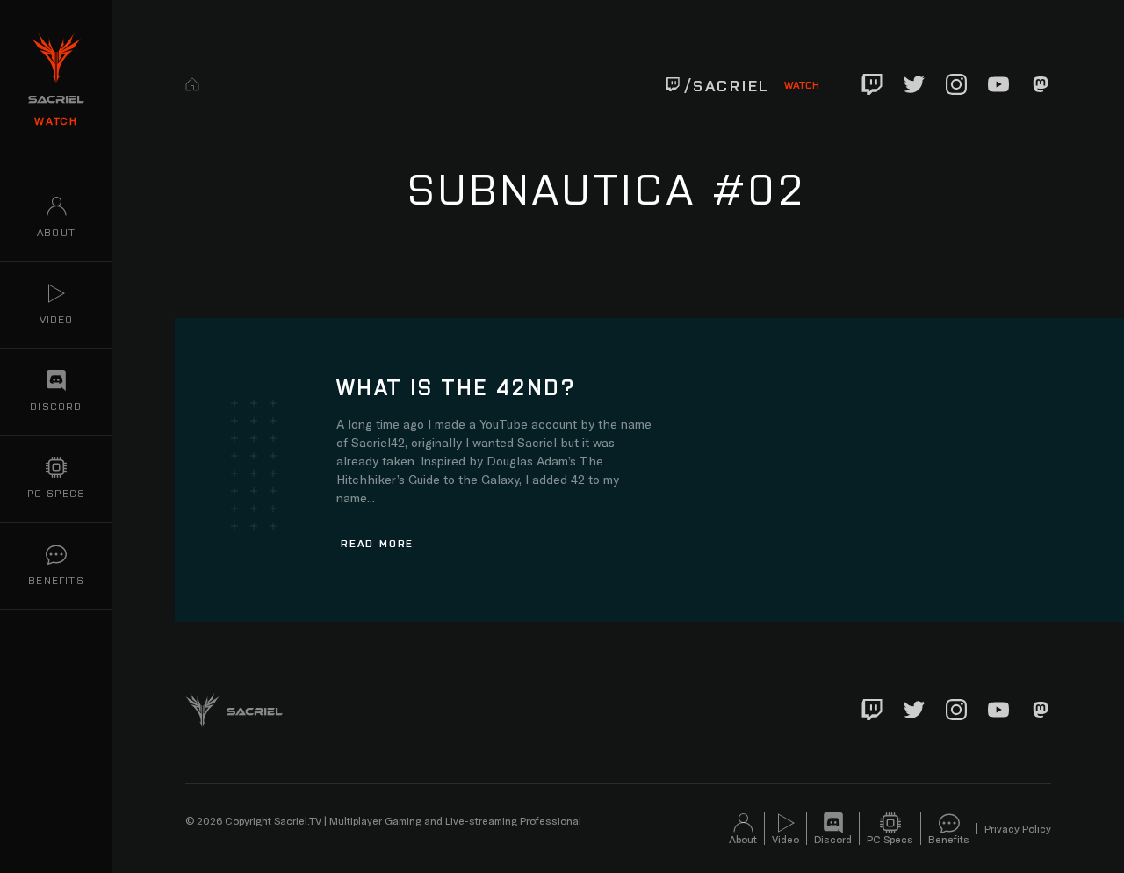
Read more (377, 543)
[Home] (192, 84)
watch (56, 120)
